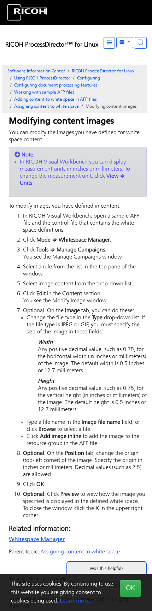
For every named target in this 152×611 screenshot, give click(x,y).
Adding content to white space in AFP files (55, 99)
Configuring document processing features (56, 85)
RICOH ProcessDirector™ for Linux (51, 45)
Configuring (88, 78)
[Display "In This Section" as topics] (141, 43)
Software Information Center (36, 71)
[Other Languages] (124, 42)
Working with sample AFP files (44, 92)
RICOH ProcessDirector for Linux (103, 71)
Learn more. (75, 601)
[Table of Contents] (109, 43)
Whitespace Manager (37, 539)
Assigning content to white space (46, 107)
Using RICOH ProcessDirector (42, 78)
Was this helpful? (107, 568)
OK (130, 588)
